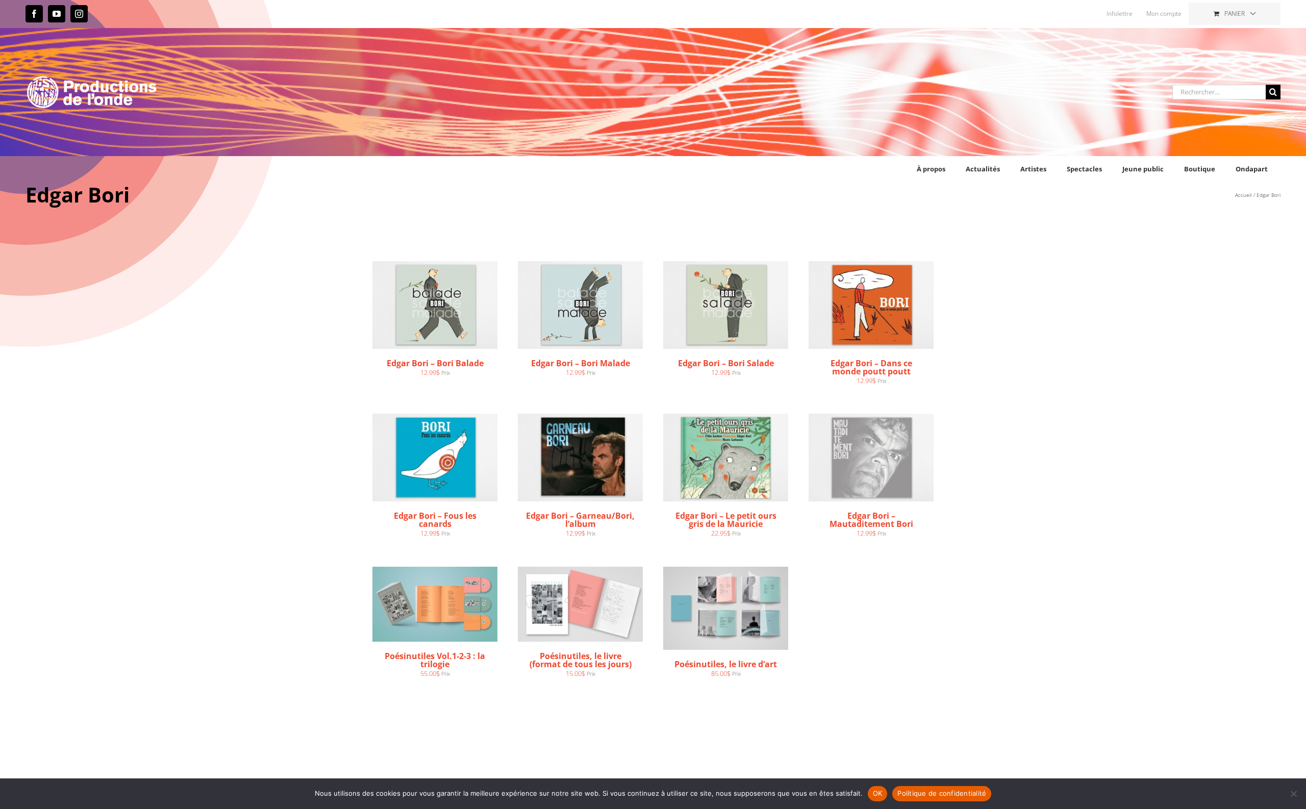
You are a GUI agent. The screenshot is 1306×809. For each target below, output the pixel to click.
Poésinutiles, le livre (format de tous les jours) (581, 660)
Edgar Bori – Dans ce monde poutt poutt (871, 367)
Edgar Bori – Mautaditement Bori (871, 519)
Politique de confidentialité (941, 793)
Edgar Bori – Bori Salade (726, 363)
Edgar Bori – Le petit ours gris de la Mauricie (725, 519)
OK (878, 793)
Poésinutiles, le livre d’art (725, 664)
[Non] (1293, 794)
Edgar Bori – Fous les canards (435, 519)
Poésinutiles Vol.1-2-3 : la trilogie (435, 660)
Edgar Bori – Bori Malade (580, 363)
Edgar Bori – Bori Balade (435, 363)
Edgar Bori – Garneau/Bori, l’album (580, 519)
